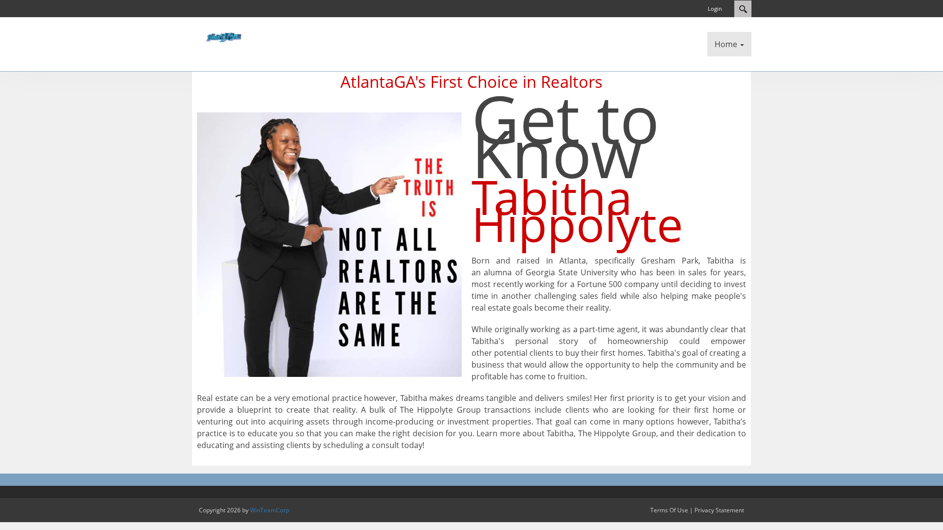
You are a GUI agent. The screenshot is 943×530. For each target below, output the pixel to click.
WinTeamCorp (269, 510)
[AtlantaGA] (221, 36)
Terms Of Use (669, 510)
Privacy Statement (719, 510)
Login (715, 8)
